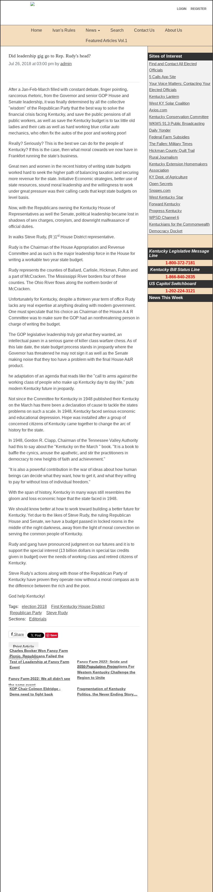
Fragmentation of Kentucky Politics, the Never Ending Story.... (107, 692)
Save (53, 635)
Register (199, 9)
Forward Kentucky (164, 204)
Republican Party (26, 613)
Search (117, 30)
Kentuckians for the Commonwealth (179, 224)
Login (182, 9)
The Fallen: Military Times (170, 143)
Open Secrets (161, 183)
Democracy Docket (165, 231)
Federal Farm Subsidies (169, 137)
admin (66, 64)
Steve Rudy (57, 613)
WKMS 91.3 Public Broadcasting (176, 123)
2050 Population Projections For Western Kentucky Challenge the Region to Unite (106, 672)
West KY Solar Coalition (169, 103)
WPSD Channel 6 (164, 217)
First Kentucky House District (77, 606)
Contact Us (144, 30)
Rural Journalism (163, 157)
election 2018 (34, 606)
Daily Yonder (160, 130)
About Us (173, 30)
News (91, 30)
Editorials (37, 619)
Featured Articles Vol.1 (106, 40)
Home (36, 30)
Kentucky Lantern (164, 96)
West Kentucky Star (166, 197)
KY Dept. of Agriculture (168, 177)
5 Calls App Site (162, 77)
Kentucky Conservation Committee (179, 116)
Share (18, 634)
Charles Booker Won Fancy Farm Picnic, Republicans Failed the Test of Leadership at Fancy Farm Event (39, 659)
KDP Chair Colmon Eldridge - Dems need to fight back (35, 692)
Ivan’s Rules (63, 30)
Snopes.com (160, 190)
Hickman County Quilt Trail (172, 150)
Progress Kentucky (165, 210)
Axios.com (158, 110)
